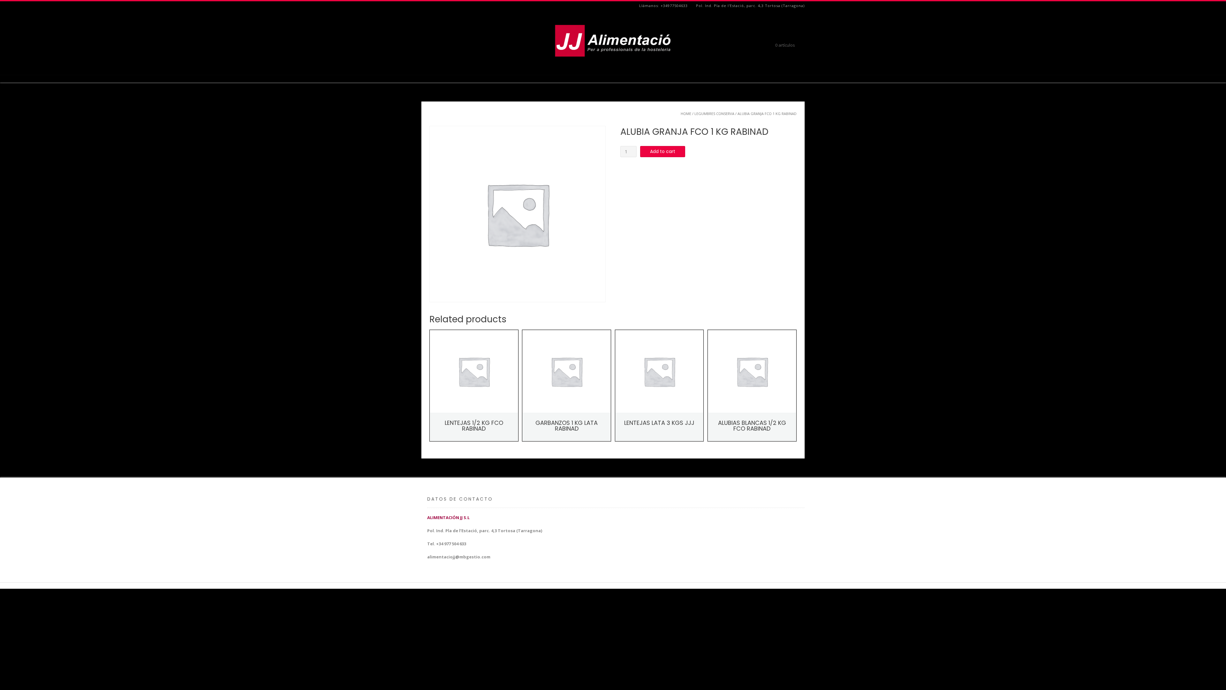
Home (686, 113)
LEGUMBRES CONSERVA (714, 113)
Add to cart (662, 151)
